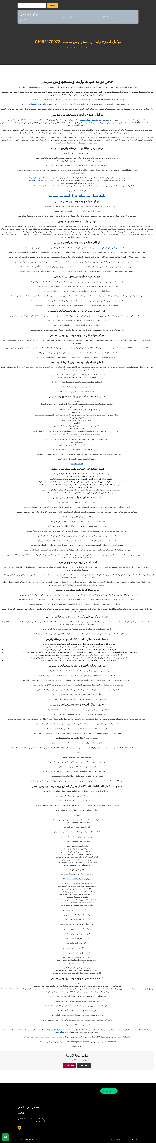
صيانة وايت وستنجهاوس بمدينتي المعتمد (94, 120)
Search (52, 5)
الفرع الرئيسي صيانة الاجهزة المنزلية (77, 827)
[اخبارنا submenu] (120, 16)
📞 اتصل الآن (69, 1065)
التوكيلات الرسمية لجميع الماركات (33, 104)
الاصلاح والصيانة (34, 180)
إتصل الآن (91, 459)
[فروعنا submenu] (100, 16)
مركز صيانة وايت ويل (115, 1029)
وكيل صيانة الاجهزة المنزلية (76, 943)
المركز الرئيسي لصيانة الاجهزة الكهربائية (77, 879)
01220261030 (77, 464)
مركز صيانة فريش (61, 1032)
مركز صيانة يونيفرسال (54, 1029)
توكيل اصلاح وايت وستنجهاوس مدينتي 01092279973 (78, 41)
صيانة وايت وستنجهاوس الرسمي (110, 247)
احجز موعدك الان (109, 1091)
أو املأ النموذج (84, 1065)
